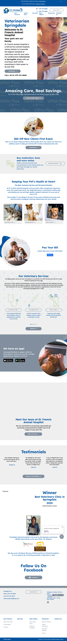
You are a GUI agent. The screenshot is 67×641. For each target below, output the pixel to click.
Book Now (56, 10)
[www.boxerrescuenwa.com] (27, 546)
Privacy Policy (7, 639)
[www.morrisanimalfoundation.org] (40, 546)
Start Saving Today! (32, 98)
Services (32, 328)
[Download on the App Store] (8, 360)
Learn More (42, 1)
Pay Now (50, 255)
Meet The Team (8, 622)
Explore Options (40, 4)
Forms (44, 633)
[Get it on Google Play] (20, 360)
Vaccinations (33, 310)
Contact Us (58, 619)
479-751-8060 (12, 593)
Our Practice (9, 222)
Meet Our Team (32, 434)
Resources (45, 619)
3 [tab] (33, 324)
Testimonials (7, 624)
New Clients (50, 222)
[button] (62, 536)
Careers (6, 627)
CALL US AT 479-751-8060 (16, 75)
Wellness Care (13, 310)
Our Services (29, 222)
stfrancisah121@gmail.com (11, 598)
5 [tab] (36, 324)
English (56, 595)
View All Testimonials (32, 476)
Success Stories (46, 622)
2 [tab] (32, 324)
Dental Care (53, 310)
